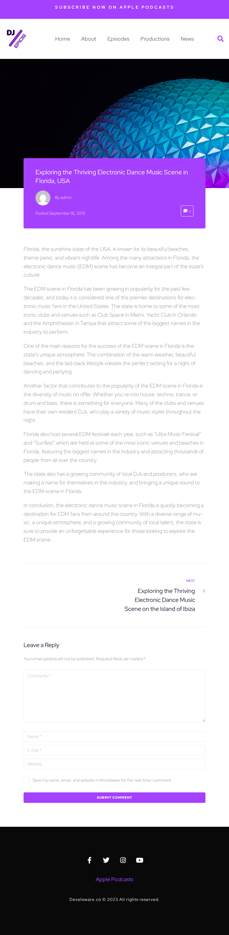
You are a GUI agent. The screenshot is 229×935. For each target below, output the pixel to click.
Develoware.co (85, 899)
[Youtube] (139, 860)
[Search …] (221, 39)
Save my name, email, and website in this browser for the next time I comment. (102, 780)
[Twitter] (106, 860)
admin (66, 197)
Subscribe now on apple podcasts (114, 7)
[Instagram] (122, 860)
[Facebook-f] (89, 860)
